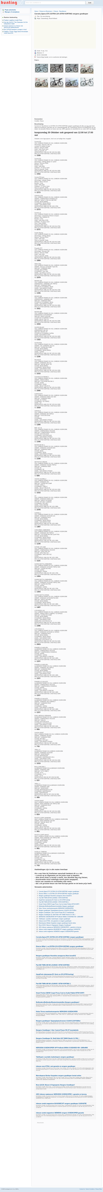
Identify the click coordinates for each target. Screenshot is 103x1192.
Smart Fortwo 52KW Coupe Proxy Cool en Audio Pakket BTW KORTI (59, 904)
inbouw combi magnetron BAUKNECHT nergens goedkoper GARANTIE (59, 929)
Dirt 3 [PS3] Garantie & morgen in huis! (15, 29)
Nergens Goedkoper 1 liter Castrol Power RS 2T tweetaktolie (56, 912)
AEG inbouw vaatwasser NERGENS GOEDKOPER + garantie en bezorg (60, 927)
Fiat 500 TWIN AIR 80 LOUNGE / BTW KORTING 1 (54, 902)
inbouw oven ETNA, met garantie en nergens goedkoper (55, 921)
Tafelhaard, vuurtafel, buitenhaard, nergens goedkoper (54, 919)
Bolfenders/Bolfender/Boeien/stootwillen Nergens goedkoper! (56, 906)
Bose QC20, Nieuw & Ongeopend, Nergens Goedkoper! (55, 925)
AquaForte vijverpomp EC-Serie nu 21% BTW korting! (54, 900)
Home (36, 11)
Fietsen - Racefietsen (60, 11)
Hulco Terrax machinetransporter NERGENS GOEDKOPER (56, 908)
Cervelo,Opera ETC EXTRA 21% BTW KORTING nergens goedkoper (59, 891)
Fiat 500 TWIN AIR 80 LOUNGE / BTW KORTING (53, 898)
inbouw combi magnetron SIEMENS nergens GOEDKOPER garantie (59, 931)
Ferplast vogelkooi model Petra (13, 20)
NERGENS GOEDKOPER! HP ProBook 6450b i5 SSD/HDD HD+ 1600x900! (61, 916)
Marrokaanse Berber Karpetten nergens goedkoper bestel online (57, 923)
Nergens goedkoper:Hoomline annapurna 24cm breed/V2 (55, 895)
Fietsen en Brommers (46, 11)
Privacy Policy (98, 1189)
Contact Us (82, 1189)
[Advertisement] (65, 35)
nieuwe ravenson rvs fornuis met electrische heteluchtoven (13, 26)
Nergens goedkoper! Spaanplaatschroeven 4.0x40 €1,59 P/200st (57, 910)
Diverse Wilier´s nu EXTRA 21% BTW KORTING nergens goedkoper (59, 893)
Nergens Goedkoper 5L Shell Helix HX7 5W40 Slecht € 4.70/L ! (57, 914)
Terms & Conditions (90, 1189)
